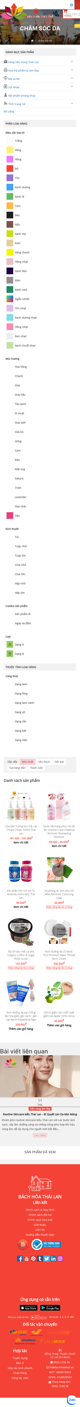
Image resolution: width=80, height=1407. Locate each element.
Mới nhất (27, 762)
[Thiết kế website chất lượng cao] (37, 1317)
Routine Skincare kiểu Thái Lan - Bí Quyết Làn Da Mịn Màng (40, 1114)
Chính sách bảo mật (40, 1220)
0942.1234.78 (60, 1386)
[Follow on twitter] (47, 1260)
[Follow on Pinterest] (33, 1260)
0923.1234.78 (54, 23)
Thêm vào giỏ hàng (21, 1029)
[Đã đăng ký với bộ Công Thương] (47, 1244)
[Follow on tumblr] (40, 1260)
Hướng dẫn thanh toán (40, 1234)
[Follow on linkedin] (53, 1260)
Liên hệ (40, 1229)
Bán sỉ (20, 1363)
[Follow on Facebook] (20, 1260)
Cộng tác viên (20, 1378)
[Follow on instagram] (60, 1260)
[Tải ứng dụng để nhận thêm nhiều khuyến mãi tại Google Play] (50, 1308)
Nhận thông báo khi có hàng (59, 907)
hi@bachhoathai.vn (62, 1367)
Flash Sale (36, 768)
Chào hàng (20, 1373)
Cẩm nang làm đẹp (40, 1108)
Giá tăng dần (17, 768)
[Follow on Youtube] (27, 1260)
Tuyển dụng (20, 1358)
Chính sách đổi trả (40, 1215)
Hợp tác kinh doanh (20, 1368)
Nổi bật (59, 762)
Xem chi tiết (21, 842)
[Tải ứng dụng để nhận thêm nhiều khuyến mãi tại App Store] (29, 1308)
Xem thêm (40, 1135)
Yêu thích (44, 762)
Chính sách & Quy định (40, 1210)
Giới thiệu (40, 1225)
